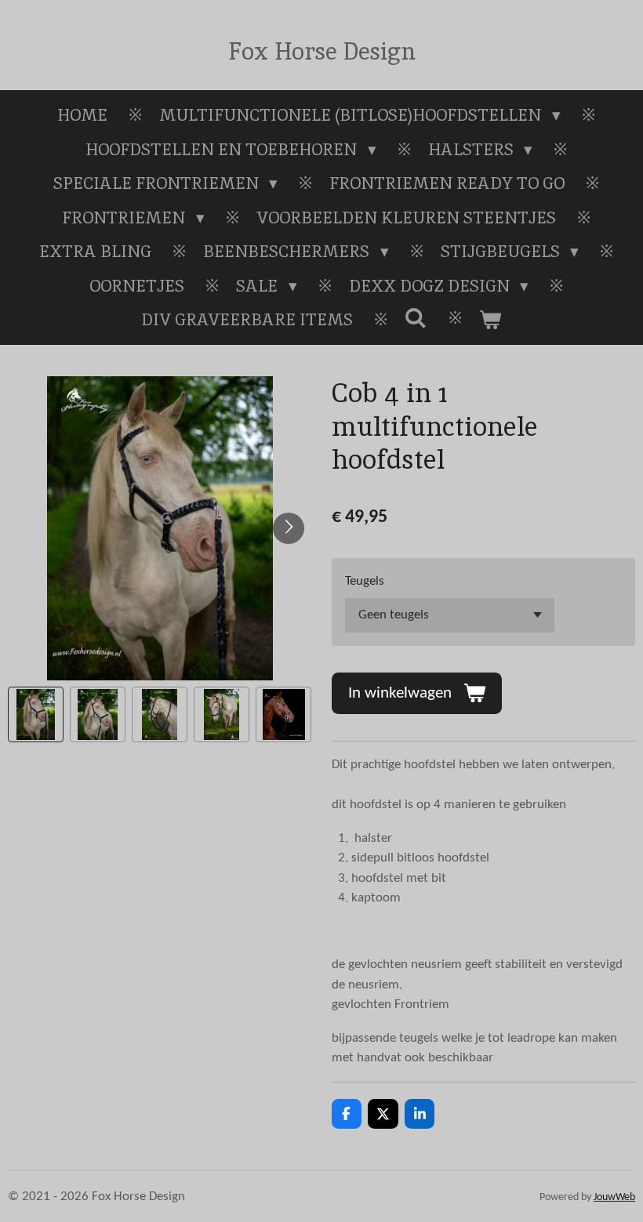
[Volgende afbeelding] (288, 528)
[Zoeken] (416, 318)
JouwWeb (614, 1197)
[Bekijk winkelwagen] (490, 320)
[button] (36, 714)
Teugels (364, 581)
